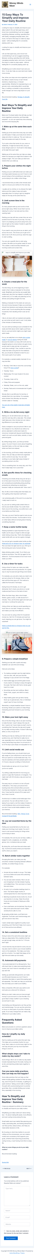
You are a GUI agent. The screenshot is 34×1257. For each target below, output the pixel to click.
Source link (5, 1162)
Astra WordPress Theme (17, 1253)
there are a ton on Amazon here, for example (16, 543)
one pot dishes (12, 339)
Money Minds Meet (16, 4)
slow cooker (14, 368)
